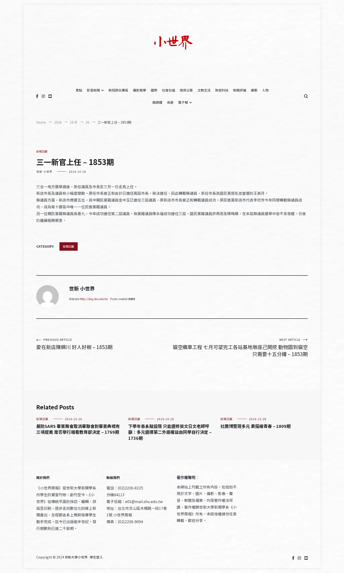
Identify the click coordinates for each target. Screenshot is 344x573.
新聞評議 (239, 90)
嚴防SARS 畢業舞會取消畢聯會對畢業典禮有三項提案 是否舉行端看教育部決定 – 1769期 (78, 429)
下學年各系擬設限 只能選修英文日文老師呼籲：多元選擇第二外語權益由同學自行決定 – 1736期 (170, 432)
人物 (265, 90)
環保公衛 (186, 90)
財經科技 (221, 90)
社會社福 (168, 90)
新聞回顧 (42, 151)
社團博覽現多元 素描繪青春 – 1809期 (255, 426)
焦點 (79, 90)
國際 (154, 90)
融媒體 (157, 102)
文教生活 (204, 90)
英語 (170, 102)
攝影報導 (139, 90)
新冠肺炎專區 (118, 90)
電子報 (183, 102)
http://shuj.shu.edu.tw (94, 299)
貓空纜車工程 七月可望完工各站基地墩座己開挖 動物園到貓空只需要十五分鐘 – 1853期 (240, 347)
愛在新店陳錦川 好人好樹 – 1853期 (74, 344)
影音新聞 (93, 90)
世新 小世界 (44, 171)
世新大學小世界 (76, 557)
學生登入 (96, 557)
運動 (254, 90)
